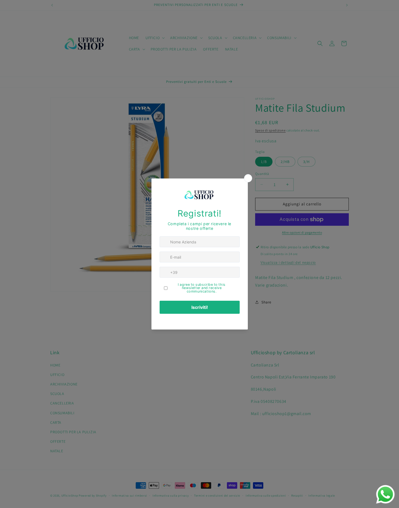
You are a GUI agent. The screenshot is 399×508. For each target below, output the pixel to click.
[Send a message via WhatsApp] (385, 494)
